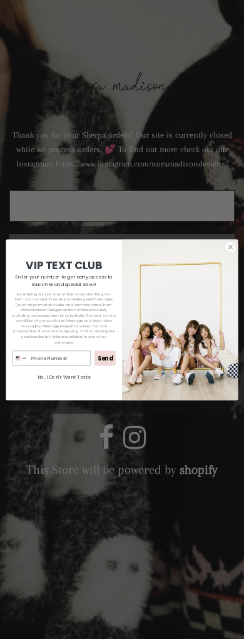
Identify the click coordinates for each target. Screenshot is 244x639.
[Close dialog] (230, 247)
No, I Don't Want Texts (64, 376)
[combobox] (20, 357)
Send (105, 358)
